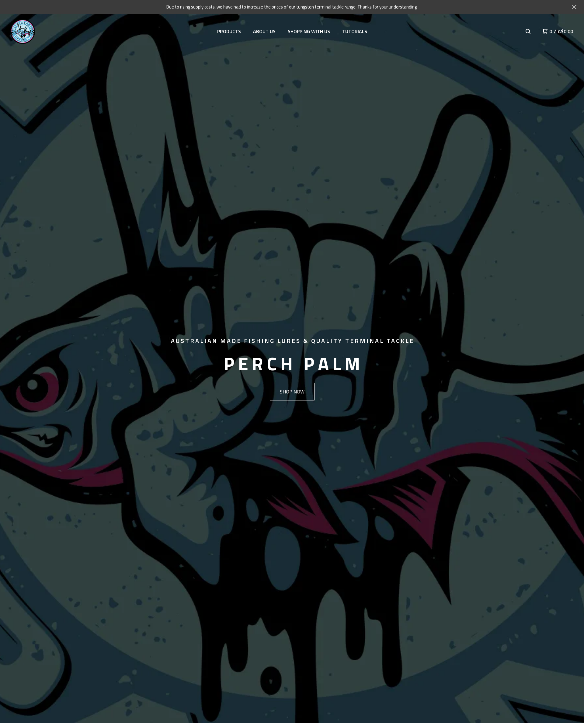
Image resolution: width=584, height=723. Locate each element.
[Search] (528, 31)
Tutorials (354, 31)
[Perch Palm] (23, 31)
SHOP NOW (292, 391)
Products (229, 31)
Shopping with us (309, 31)
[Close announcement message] (574, 7)
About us (264, 31)
